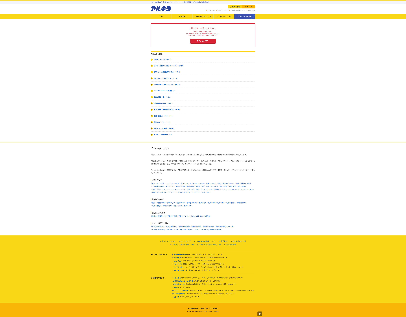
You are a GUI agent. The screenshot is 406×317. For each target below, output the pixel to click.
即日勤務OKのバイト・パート (164, 103)
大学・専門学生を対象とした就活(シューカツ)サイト (196, 270)
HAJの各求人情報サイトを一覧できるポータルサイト (198, 254)
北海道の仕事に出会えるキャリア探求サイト (198, 281)
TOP (161, 16)
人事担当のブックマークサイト (187, 297)
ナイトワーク (172, 192)
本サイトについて (222, 10)
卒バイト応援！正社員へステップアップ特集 (168, 66)
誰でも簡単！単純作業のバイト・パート (167, 109)
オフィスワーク (175, 189)
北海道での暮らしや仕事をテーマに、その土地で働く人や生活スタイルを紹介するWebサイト (208, 278)
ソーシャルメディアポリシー (210, 245)
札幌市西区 (221, 203)
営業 (183, 189)
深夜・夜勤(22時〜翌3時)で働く (211, 229)
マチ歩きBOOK (181, 287)
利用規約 (224, 241)
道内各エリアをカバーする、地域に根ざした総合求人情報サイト (199, 264)
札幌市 (153, 203)
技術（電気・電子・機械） (237, 186)
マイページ (248, 7)
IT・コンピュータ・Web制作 (210, 189)
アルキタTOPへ (204, 41)
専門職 (163, 192)
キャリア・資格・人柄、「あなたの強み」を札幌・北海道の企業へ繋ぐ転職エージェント (208, 267)
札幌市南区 (187, 206)
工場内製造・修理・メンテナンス (163, 186)
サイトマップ (211, 10)
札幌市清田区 (178, 206)
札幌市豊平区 (167, 206)
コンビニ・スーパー (172, 183)
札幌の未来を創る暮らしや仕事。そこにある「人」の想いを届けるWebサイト (204, 284)
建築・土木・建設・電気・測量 (216, 186)
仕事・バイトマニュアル (203, 16)
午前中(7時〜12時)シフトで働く (163, 229)
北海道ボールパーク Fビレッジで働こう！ (168, 84)
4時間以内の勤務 (208, 226)
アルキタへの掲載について (237, 10)
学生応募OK (168, 216)
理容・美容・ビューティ (226, 183)
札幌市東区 (212, 203)
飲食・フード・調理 (157, 183)
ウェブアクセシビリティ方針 (183, 245)
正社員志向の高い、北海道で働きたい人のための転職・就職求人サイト (201, 257)
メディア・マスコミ (247, 189)
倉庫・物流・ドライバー (160, 189)
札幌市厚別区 (156, 206)
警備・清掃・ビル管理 (243, 183)
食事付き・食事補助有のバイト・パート (167, 72)
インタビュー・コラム (224, 16)
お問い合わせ (251, 10)
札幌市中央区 (161, 203)
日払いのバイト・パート (162, 122)
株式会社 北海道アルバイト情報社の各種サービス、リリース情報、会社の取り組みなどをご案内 (213, 290)
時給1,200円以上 (205, 216)
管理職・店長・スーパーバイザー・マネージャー (194, 192)
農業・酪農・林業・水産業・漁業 (193, 186)
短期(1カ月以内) (171, 226)
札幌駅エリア (180, 203)
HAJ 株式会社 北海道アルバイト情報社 (203, 308)
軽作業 (178, 186)
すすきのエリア (192, 203)
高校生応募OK (178, 216)
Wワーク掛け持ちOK (192, 216)
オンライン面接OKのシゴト (163, 134)
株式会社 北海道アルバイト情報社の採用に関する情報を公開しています (204, 294)
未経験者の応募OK (157, 216)
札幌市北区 (202, 203)
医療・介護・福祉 (193, 189)
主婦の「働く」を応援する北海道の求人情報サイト (194, 261)
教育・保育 (156, 192)
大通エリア (171, 203)
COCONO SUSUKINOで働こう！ (164, 91)
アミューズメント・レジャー (195, 183)
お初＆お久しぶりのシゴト (163, 59)
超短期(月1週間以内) (157, 226)
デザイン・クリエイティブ (230, 189)
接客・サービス (211, 183)
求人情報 (182, 16)
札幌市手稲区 (230, 203)
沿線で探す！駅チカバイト (163, 97)
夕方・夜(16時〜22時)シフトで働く (187, 229)
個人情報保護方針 (239, 241)
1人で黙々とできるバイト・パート (165, 78)
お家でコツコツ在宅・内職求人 (164, 128)
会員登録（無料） (235, 7)
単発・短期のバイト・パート (163, 116)
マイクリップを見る (245, 16)
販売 (182, 183)
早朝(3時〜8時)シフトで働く (225, 226)
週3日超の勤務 (196, 226)
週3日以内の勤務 (184, 226)
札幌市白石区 (241, 203)
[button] (259, 313)
